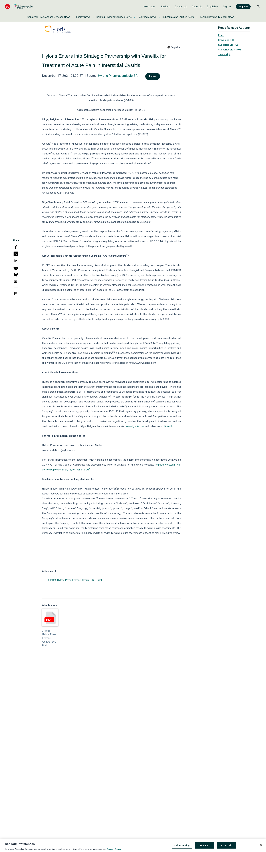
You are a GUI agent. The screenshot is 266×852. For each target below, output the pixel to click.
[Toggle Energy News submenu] (93, 17)
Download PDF (226, 40)
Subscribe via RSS (228, 44)
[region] (133, 845)
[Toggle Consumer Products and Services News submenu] (73, 17)
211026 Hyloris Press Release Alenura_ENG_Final (75, 580)
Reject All (204, 845)
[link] (149, 7)
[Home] (19, 6)
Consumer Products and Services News (48, 17)
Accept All (226, 845)
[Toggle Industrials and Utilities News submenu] (196, 17)
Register (243, 6)
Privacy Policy (114, 849)
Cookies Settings (181, 845)
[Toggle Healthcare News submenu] (159, 17)
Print (221, 35)
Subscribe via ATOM (229, 49)
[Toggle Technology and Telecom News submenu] (237, 17)
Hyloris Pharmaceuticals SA (118, 76)
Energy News (83, 17)
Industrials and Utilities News (178, 17)
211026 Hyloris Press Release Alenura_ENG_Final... (49, 638)
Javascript (224, 54)
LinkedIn (168, 426)
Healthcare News (147, 17)
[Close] (261, 845)
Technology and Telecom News (217, 17)
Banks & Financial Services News (114, 17)
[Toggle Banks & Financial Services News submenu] (134, 17)
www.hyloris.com (135, 426)
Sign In (227, 6)
